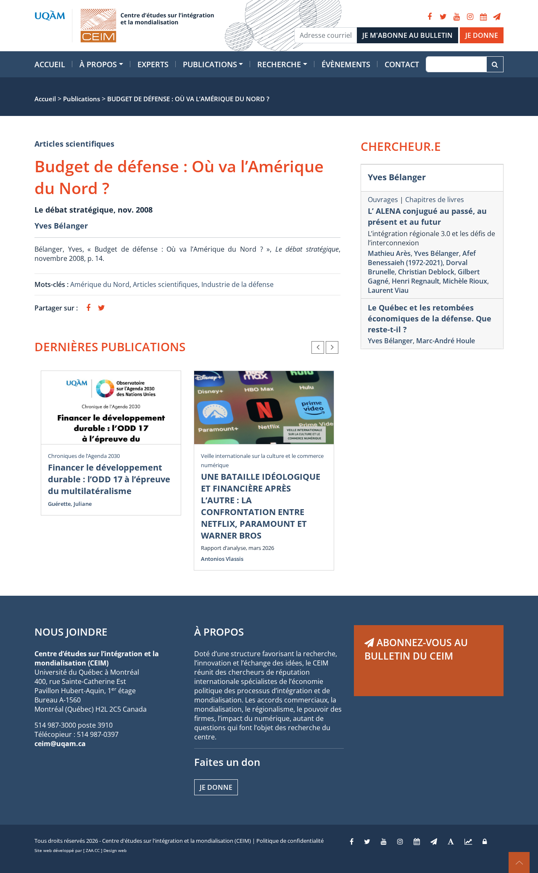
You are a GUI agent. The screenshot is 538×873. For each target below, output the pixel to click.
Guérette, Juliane (70, 503)
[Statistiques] (468, 841)
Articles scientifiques (74, 144)
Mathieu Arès (389, 253)
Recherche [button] (279, 64)
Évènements (346, 64)
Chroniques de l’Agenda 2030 (84, 456)
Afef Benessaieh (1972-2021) (422, 258)
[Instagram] (470, 17)
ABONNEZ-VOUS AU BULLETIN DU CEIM (416, 649)
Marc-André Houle (445, 340)
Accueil (49, 64)
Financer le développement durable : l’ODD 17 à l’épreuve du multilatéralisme (109, 479)
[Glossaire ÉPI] (451, 841)
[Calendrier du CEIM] (483, 17)
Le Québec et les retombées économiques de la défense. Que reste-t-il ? (429, 318)
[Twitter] (443, 17)
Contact (402, 64)
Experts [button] (153, 64)
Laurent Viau (388, 290)
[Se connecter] (485, 841)
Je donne (216, 787)
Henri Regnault (415, 281)
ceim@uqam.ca (60, 743)
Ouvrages (383, 199)
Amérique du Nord (99, 284)
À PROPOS (219, 632)
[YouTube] (456, 17)
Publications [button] (210, 64)
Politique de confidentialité (290, 840)
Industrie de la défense (237, 284)
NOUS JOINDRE (70, 632)
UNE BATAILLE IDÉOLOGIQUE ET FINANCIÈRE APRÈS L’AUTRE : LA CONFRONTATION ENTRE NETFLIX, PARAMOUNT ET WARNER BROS (260, 506)
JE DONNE (481, 35)
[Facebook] (429, 17)
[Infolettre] (497, 17)
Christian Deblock (426, 271)
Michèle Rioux (465, 281)
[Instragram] (400, 841)
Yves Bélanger (61, 226)
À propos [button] (98, 64)
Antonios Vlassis (222, 559)
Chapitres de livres (434, 199)
